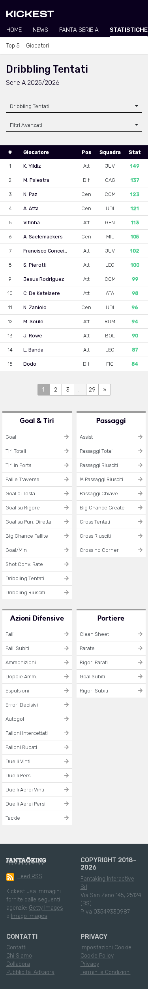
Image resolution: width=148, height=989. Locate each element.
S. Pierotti (35, 265)
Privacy (90, 964)
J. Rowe (32, 336)
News (40, 29)
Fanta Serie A (79, 29)
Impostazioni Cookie (106, 947)
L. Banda (33, 350)
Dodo (29, 364)
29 (92, 389)
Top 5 (13, 45)
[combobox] (74, 106)
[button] (74, 125)
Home (14, 29)
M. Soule (33, 321)
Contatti (16, 947)
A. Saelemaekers (43, 237)
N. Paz (30, 194)
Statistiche (129, 29)
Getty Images (46, 908)
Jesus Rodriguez (43, 279)
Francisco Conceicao (48, 251)
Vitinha (31, 222)
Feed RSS (29, 876)
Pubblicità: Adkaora (30, 972)
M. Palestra (36, 180)
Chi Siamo (19, 955)
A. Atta (31, 208)
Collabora (18, 964)
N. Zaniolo (35, 307)
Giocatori (37, 45)
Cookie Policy (97, 955)
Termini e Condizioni (106, 972)
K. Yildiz (32, 166)
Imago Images (29, 916)
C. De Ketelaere (41, 293)
